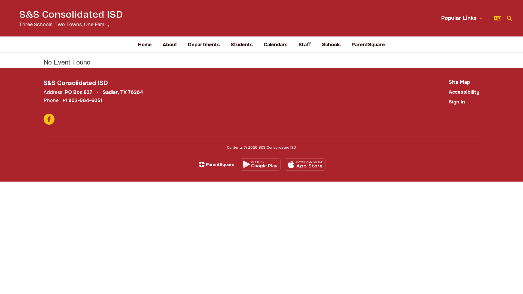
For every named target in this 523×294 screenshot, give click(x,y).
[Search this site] (509, 18)
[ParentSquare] (217, 164)
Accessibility (464, 92)
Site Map (459, 82)
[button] (462, 18)
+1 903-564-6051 (82, 100)
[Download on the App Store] (305, 164)
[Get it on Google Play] (260, 164)
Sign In (457, 102)
